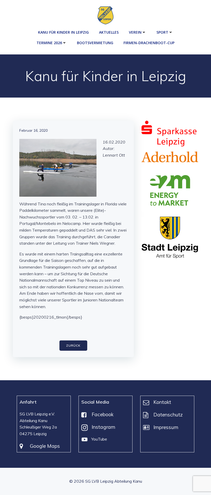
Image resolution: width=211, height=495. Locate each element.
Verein (135, 32)
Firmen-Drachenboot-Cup (149, 42)
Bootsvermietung (95, 42)
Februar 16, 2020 (33, 130)
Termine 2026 (49, 42)
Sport (162, 32)
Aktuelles (109, 32)
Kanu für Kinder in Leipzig (63, 32)
